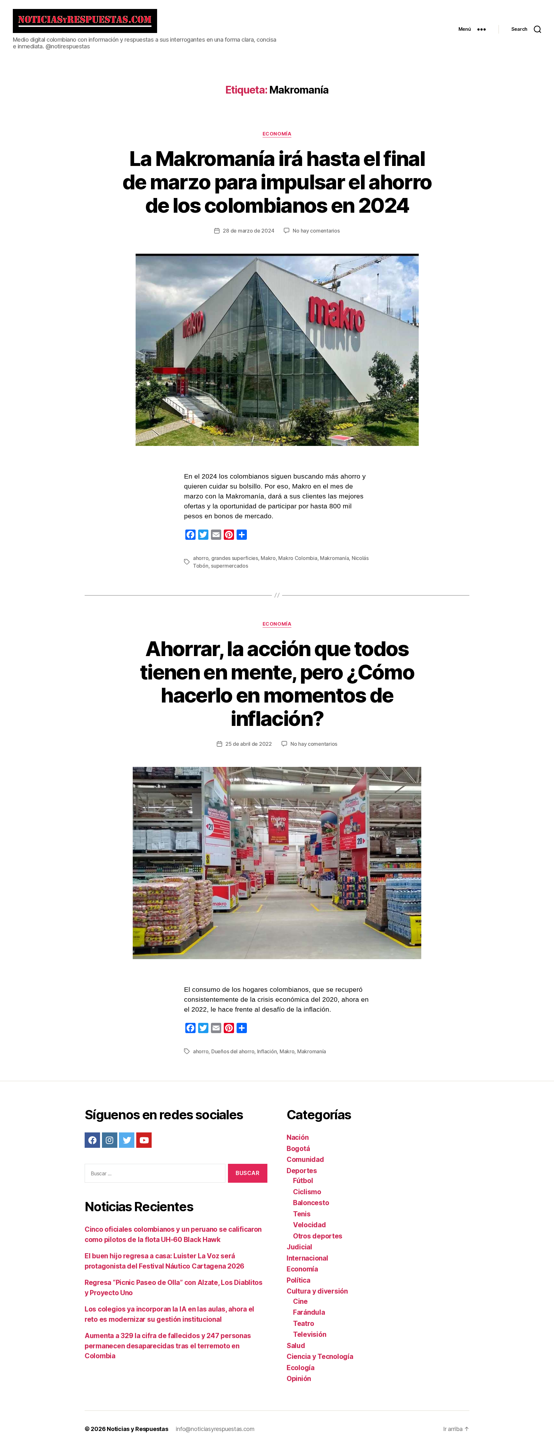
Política (298, 1280)
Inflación (267, 1051)
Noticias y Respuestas (137, 1429)
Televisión (309, 1334)
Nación (297, 1137)
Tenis (302, 1214)
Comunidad (305, 1159)
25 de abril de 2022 (248, 744)
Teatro (303, 1324)
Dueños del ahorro (232, 1051)
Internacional (307, 1258)
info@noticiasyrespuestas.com (215, 1429)
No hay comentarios (316, 230)
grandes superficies (234, 558)
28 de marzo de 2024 (248, 230)
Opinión (299, 1379)
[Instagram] (109, 1140)
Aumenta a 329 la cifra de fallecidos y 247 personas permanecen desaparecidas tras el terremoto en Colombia (168, 1346)
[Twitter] (126, 1140)
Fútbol (303, 1181)
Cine (300, 1301)
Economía (277, 134)
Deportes (302, 1171)
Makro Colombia (297, 558)
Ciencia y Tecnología (320, 1356)
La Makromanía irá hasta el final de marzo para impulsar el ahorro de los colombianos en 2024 (277, 182)
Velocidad (309, 1225)
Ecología (301, 1368)
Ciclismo (307, 1192)
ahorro (200, 558)
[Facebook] (92, 1140)
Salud (296, 1346)
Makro (268, 558)
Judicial (299, 1247)
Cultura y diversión (317, 1291)
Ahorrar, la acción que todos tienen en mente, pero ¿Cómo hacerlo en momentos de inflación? (277, 683)
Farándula (309, 1312)
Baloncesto (311, 1203)
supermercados (229, 566)
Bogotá (298, 1149)
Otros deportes (317, 1236)
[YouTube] (144, 1140)
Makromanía (334, 558)
